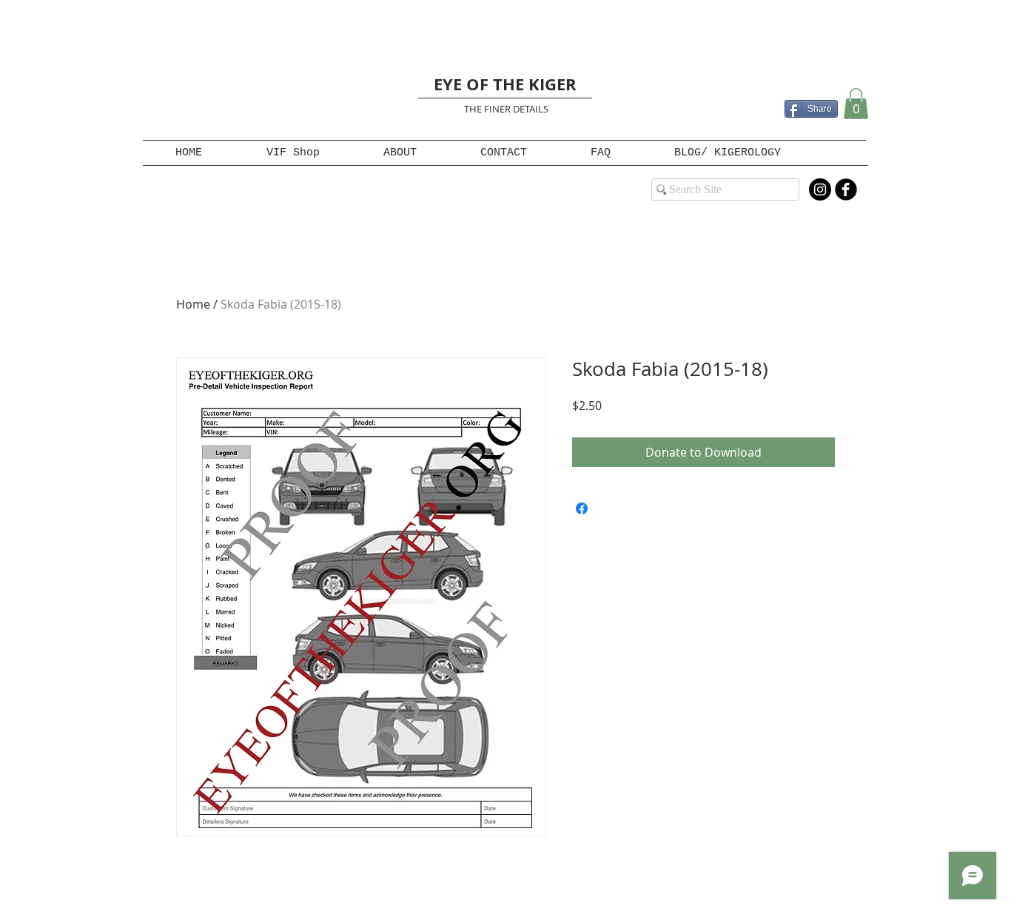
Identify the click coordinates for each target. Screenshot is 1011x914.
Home (193, 304)
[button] (856, 103)
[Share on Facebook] (582, 508)
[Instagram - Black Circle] (820, 189)
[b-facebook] (846, 189)
